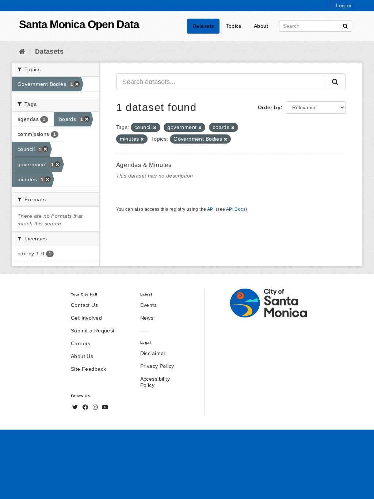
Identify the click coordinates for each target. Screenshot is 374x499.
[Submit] (345, 25)
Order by (269, 107)
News (147, 318)
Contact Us (84, 305)
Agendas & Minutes (144, 165)
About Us (82, 356)
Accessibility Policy (155, 382)
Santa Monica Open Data (79, 24)
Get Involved (86, 318)
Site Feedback (88, 369)
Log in (343, 5)
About (261, 26)
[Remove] (154, 127)
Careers (81, 343)
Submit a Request (93, 331)
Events (148, 305)
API (210, 209)
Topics (233, 26)
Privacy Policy (157, 366)
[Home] (22, 51)
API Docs (235, 209)
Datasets (203, 26)
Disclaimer (153, 353)
